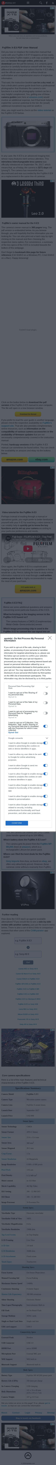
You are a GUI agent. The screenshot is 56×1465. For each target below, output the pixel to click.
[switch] (45, 693)
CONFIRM (17, 823)
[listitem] (28, 687)
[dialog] (28, 732)
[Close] (50, 638)
